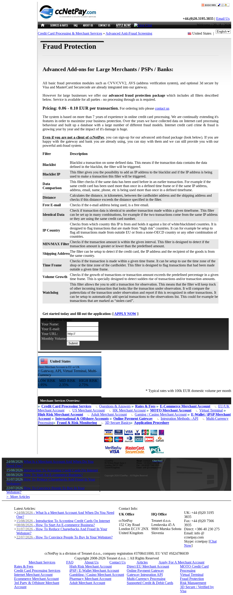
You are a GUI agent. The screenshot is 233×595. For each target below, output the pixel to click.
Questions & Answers (115, 406)
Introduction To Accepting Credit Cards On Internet (52, 470)
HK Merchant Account (129, 410)
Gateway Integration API (145, 575)
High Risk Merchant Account (90, 566)
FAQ (69, 562)
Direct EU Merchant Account (148, 566)
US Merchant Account (88, 410)
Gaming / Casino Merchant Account (161, 414)
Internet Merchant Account (33, 575)
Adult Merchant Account (109, 414)
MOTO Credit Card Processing (194, 568)
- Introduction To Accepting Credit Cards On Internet (63, 521)
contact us (162, 108)
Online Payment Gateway (145, 570)
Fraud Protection (192, 579)
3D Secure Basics (117, 423)
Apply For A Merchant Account (181, 562)
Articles (142, 562)
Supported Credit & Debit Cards (150, 583)
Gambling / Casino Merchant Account (96, 575)
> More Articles (18, 497)
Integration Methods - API (179, 418)
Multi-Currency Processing (146, 579)
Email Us (223, 19)
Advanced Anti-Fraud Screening (129, 33)
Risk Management (193, 583)
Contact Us (117, 562)
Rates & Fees (23, 566)
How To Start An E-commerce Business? (44, 475)
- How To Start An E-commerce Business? (55, 525)
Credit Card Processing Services (37, 570)
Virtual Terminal (211, 410)
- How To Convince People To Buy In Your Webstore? (64, 537)
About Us (91, 562)
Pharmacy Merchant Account (90, 579)
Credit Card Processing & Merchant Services (70, 33)
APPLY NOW (125, 314)
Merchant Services (42, 562)
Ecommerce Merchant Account (36, 579)
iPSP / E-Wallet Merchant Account (94, 570)
